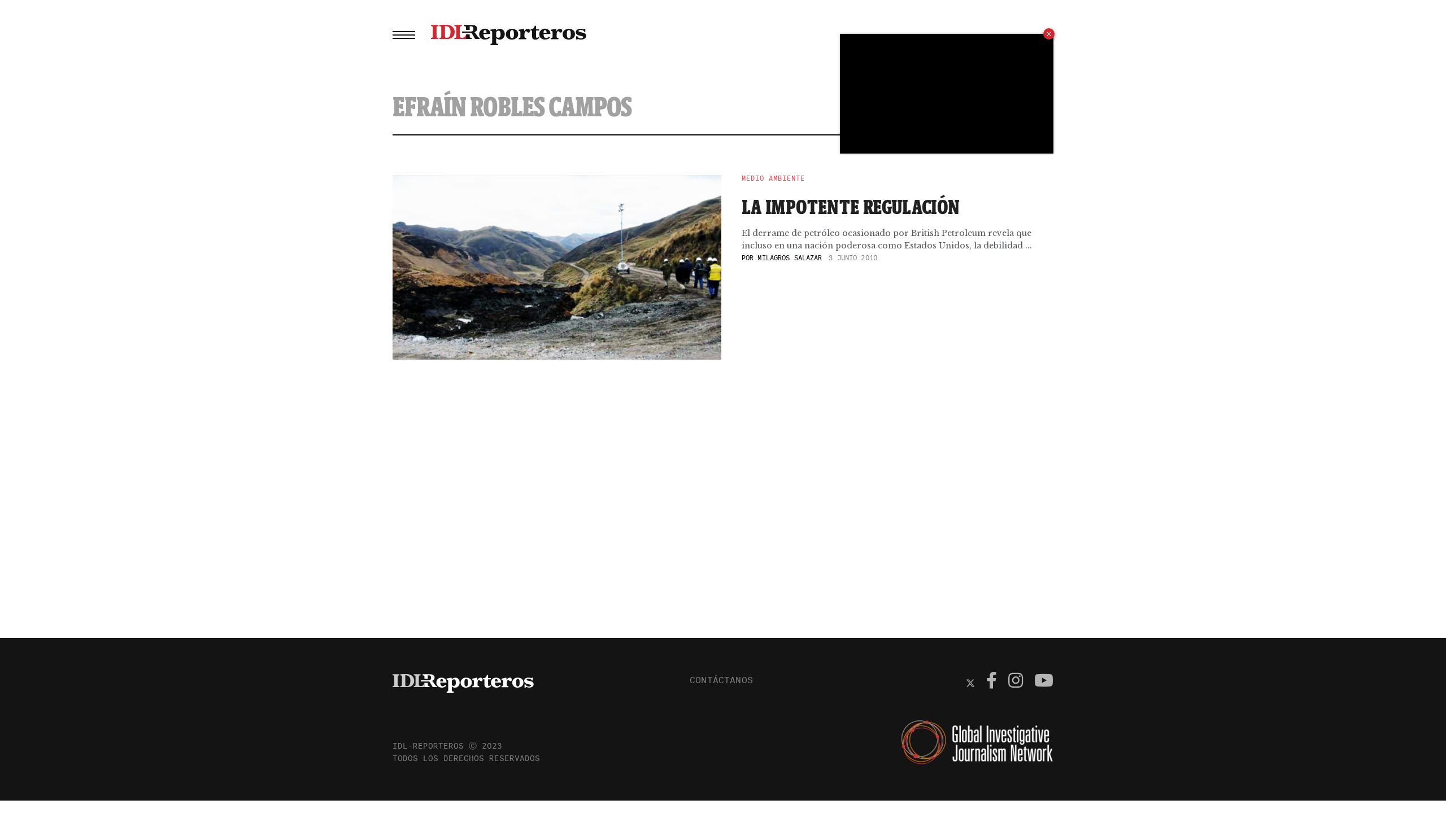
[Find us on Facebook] (991, 682)
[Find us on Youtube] (1043, 682)
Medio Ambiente (773, 178)
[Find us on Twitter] (970, 682)
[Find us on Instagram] (1015, 682)
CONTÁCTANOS (721, 679)
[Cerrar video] (1049, 34)
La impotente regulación (851, 206)
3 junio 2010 (853, 257)
